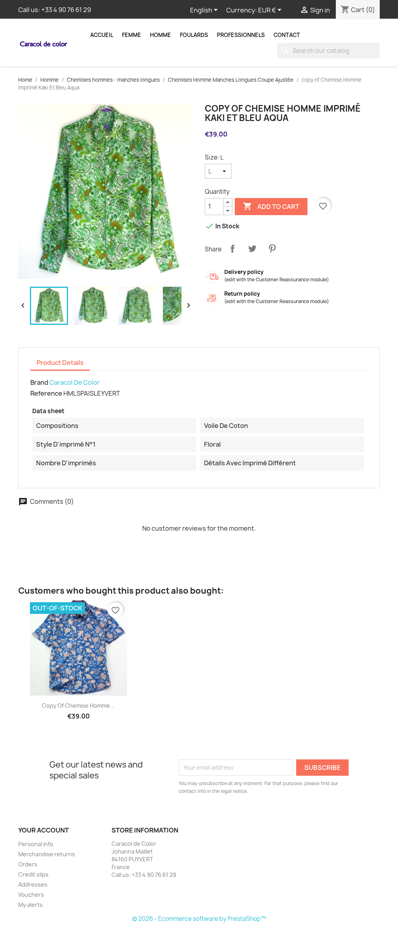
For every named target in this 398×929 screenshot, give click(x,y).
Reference (46, 393)
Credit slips (33, 874)
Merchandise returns (46, 854)
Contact (287, 35)
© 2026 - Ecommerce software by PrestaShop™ (199, 919)
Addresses (32, 884)
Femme (131, 35)
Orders (27, 864)
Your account (43, 830)
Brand (39, 382)
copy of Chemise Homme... (78, 705)
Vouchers (31, 894)
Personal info (35, 844)
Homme (160, 35)
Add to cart (271, 206)
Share (232, 248)
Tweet (252, 248)
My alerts (30, 904)
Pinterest (272, 248)
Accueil (101, 35)
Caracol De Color (74, 382)
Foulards (194, 35)
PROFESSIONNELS (241, 35)
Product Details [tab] (60, 362)
